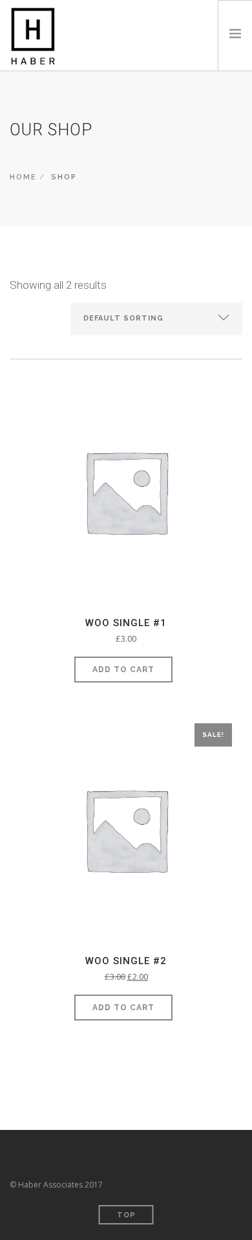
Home (23, 177)
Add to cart (123, 669)
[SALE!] (126, 833)
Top (126, 1215)
